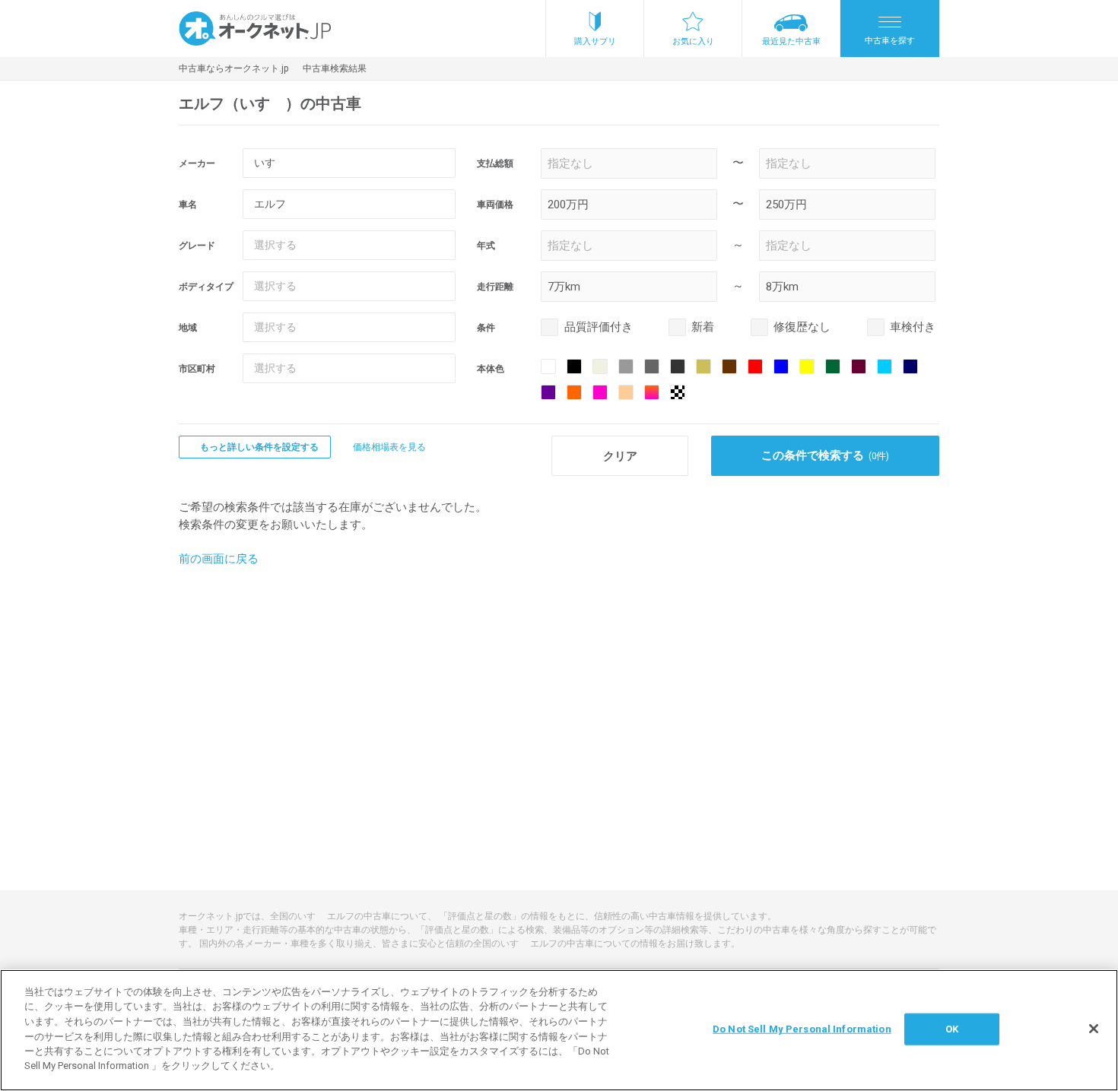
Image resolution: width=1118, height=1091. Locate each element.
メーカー (197, 163)
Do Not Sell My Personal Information (802, 1029)
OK (951, 1029)
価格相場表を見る (389, 447)
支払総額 (495, 163)
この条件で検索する (825, 455)
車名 (188, 204)
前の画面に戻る (219, 559)
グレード (197, 245)
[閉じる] (1093, 1028)
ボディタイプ (206, 286)
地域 (188, 327)
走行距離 (495, 286)
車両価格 (495, 204)
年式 (486, 245)
